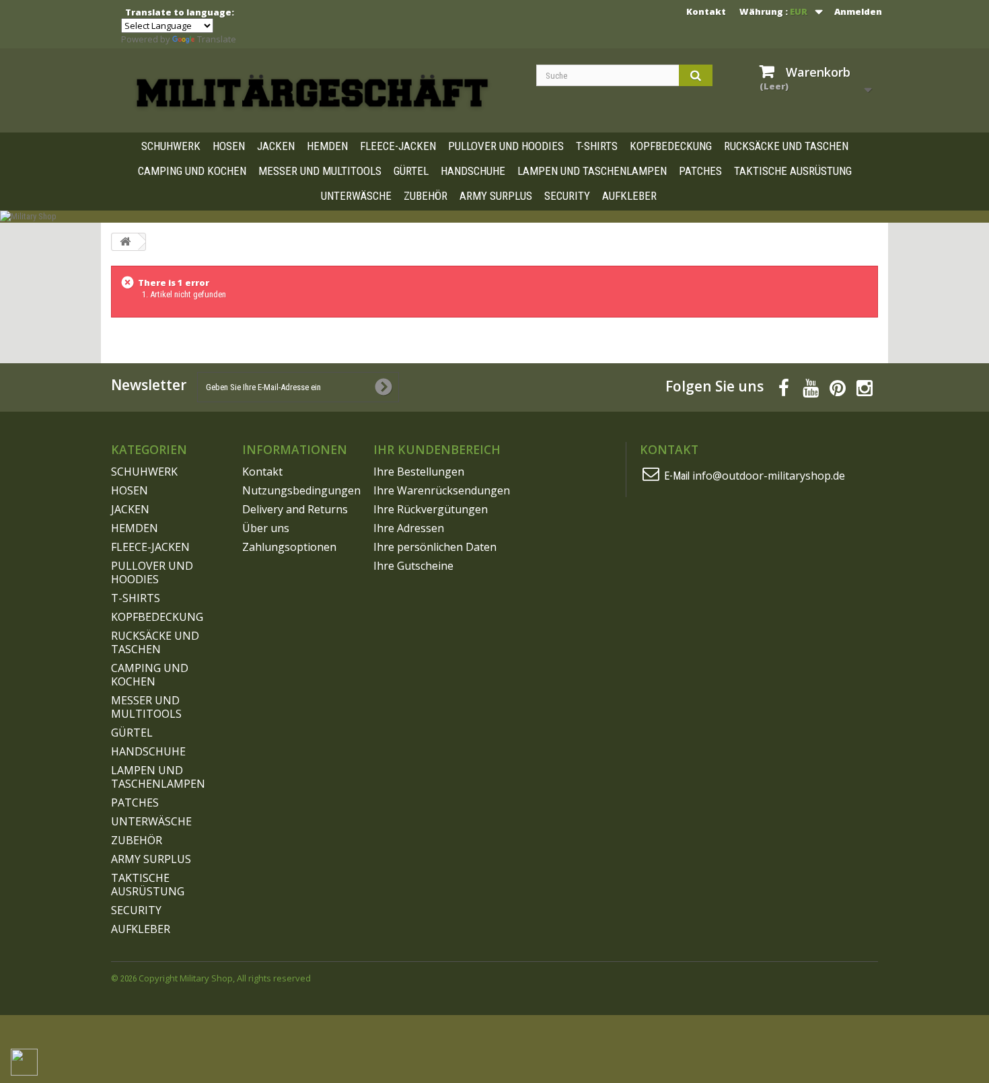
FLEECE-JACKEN (398, 146)
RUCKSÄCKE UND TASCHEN (786, 146)
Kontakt (706, 11)
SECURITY (567, 195)
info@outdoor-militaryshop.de (768, 475)
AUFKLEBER (629, 195)
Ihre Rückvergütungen (430, 509)
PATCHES (700, 171)
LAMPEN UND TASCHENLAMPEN (592, 171)
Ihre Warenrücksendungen (441, 490)
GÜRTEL (411, 171)
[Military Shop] (313, 92)
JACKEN (276, 146)
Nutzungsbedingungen (301, 490)
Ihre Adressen (408, 528)
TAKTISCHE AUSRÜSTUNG (793, 171)
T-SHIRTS (597, 146)
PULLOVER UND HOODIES (506, 146)
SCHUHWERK (170, 146)
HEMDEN (327, 146)
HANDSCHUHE (473, 171)
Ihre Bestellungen (418, 471)
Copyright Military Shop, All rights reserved (225, 978)
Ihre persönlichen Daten (435, 546)
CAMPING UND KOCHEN (192, 171)
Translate (216, 39)
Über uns (265, 528)
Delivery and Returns (295, 509)
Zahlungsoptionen (289, 546)
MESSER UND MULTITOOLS (319, 171)
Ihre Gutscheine (413, 565)
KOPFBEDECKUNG (671, 146)
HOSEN (229, 146)
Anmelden (858, 11)
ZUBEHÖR (425, 195)
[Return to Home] (125, 241)
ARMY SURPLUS (496, 195)
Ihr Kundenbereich (437, 449)
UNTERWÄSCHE (356, 195)
